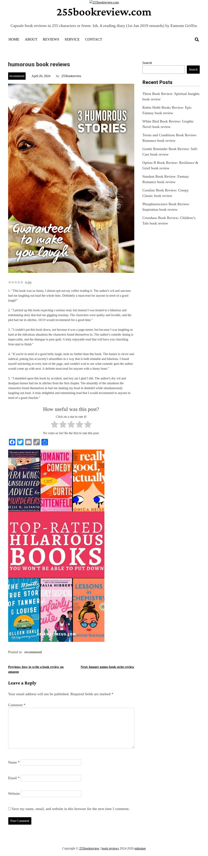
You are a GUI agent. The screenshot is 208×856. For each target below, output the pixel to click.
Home (14, 39)
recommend (16, 76)
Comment (16, 705)
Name (14, 762)
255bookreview (71, 76)
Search (147, 62)
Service (72, 39)
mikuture (140, 848)
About (31, 39)
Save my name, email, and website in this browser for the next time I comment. (71, 809)
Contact (93, 39)
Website (14, 794)
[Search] (197, 39)
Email (14, 778)
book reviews (110, 848)
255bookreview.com (104, 11)
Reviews (51, 39)
